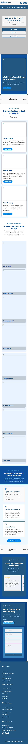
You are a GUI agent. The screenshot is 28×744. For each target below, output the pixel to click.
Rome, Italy (7, 266)
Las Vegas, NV (8, 321)
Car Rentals (19, 7)
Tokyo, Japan (8, 378)
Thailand (6, 461)
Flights (8, 7)
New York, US (8, 433)
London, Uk (7, 348)
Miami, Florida (8, 406)
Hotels (13, 7)
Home (3, 7)
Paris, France (8, 293)
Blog (25, 7)
